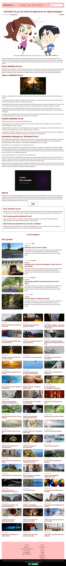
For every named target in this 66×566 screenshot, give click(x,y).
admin (33, 243)
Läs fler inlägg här (33, 235)
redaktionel (61, 14)
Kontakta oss (40, 5)
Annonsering (23, 5)
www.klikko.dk (28, 554)
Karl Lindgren (32, 277)
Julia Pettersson (14, 14)
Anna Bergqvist (33, 260)
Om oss (29, 5)
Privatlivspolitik (35, 564)
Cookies (34, 5)
